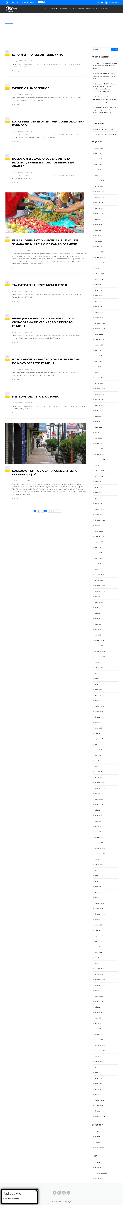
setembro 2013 (99, 996)
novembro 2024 (100, 263)
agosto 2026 (99, 148)
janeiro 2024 (99, 318)
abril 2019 (98, 629)
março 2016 (98, 832)
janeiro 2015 (99, 908)
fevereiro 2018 (99, 706)
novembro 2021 (100, 460)
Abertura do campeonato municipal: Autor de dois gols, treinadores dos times (105, 65)
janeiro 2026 (99, 186)
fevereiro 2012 (99, 1100)
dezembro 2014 (100, 914)
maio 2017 (98, 755)
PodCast (72, 8)
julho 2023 (98, 350)
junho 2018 (98, 684)
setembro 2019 (99, 602)
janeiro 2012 (99, 1105)
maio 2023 (98, 361)
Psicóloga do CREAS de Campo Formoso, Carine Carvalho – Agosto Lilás (104, 76)
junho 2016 (98, 815)
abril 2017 (98, 761)
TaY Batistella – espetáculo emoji (39, 285)
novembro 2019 (100, 591)
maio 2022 (98, 427)
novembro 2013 (100, 985)
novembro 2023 (100, 328)
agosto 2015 (99, 870)
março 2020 (98, 569)
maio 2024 (98, 296)
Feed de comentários (101, 1173)
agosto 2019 (99, 607)
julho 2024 (98, 285)
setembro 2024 (99, 274)
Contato (103, 8)
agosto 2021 (99, 476)
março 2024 (98, 307)
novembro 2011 (100, 1116)
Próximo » (56, 511)
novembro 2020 (100, 525)
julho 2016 (98, 810)
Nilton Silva (98, 134)
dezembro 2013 (100, 980)
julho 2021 (98, 482)
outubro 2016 (99, 794)
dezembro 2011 (100, 1111)
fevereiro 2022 (99, 443)
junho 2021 (98, 487)
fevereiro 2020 (99, 575)
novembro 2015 (100, 854)
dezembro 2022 (100, 389)
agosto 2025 (99, 214)
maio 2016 (98, 821)
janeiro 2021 (99, 514)
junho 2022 (98, 421)
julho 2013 (98, 1007)
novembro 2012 (100, 1051)
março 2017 (98, 766)
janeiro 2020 (99, 580)
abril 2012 (98, 1089)
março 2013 (98, 1029)
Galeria (81, 8)
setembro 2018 (99, 668)
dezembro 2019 (100, 586)
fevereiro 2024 (99, 312)
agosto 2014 (99, 936)
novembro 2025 (100, 197)
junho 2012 (98, 1078)
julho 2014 (98, 941)
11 (50, 511)
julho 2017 (98, 744)
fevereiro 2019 (99, 640)
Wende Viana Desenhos (30, 88)
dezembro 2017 (100, 717)
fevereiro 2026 (99, 181)
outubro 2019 (99, 597)
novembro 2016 (100, 788)
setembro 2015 (99, 865)
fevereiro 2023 (99, 378)
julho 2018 (98, 679)
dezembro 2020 (100, 520)
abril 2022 (98, 432)
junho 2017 (98, 750)
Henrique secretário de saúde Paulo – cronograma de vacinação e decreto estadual (43, 322)
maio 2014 (98, 952)
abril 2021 (98, 498)
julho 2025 (98, 219)
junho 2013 (98, 1012)
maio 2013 (98, 1018)
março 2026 (98, 175)
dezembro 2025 (100, 192)
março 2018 (98, 701)
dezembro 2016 (100, 783)
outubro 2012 (99, 1056)
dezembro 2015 (100, 848)
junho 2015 (98, 881)
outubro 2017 (99, 728)
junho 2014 (98, 947)
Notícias (63, 8)
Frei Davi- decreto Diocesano (35, 396)
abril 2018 (98, 695)
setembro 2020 (99, 536)
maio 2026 (98, 164)
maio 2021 (98, 493)
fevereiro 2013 (99, 1034)
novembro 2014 (100, 919)
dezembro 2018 (100, 651)
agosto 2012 (99, 1067)
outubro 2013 (99, 991)
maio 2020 (98, 558)
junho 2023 (98, 356)
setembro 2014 (99, 930)
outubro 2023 (99, 334)
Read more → (16, 71)
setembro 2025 (99, 208)
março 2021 (98, 504)
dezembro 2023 (100, 323)
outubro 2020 (99, 531)
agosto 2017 (99, 739)
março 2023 (98, 372)
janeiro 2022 (99, 449)
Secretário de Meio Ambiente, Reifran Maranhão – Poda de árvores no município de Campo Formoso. (104, 99)
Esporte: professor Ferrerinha (37, 54)
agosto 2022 (99, 411)
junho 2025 (98, 224)
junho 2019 (98, 618)
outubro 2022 (99, 400)
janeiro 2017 (99, 777)
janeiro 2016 (99, 843)
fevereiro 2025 (99, 246)
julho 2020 (98, 547)
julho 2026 (98, 153)
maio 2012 (98, 1084)
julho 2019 (98, 613)
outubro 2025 (99, 203)
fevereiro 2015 (99, 903)
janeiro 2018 (99, 711)
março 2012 (98, 1094)
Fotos (97, 1131)
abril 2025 (98, 235)
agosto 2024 (99, 279)
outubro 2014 (99, 925)
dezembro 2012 (100, 1045)
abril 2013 (98, 1023)
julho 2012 (98, 1073)
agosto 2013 (99, 1001)
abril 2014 (98, 958)
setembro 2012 (99, 1062)
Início (46, 8)
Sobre (52, 8)
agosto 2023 (99, 345)
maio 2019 (98, 624)
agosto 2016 (99, 804)
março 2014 (98, 963)
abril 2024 (98, 301)
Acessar (97, 1162)
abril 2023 (98, 367)
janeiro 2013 (99, 1040)
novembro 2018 (100, 657)
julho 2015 (98, 876)
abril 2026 (98, 170)
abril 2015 (98, 892)
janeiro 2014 (99, 974)
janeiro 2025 (99, 252)
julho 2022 (98, 416)
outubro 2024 (99, 268)
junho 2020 (98, 553)
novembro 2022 (100, 394)
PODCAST (20, 61)
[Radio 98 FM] (11, 7)
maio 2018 (98, 690)
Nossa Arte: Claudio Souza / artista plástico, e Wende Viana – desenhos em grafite (43, 162)
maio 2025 (98, 230)
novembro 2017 (100, 722)
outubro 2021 (99, 465)
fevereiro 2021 (99, 509)
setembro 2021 (99, 471)
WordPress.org (99, 1178)
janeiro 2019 (99, 646)
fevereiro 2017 (99, 772)
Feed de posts (99, 1167)
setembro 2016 (99, 799)
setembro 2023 (99, 339)
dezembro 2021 (100, 454)
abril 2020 (98, 564)
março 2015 (98, 897)
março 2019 (98, 635)
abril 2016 (98, 826)
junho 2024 (98, 290)
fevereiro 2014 (99, 969)
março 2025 (98, 241)
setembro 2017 (99, 733)
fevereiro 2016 (99, 837)
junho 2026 (98, 159)
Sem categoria (99, 1147)
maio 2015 (98, 887)
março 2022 (98, 438)
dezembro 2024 (100, 257)
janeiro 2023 (99, 383)
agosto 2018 (99, 673)
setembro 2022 (99, 405)
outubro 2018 (99, 662)
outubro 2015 (99, 859)
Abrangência (91, 8)
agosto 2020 (99, 542)
